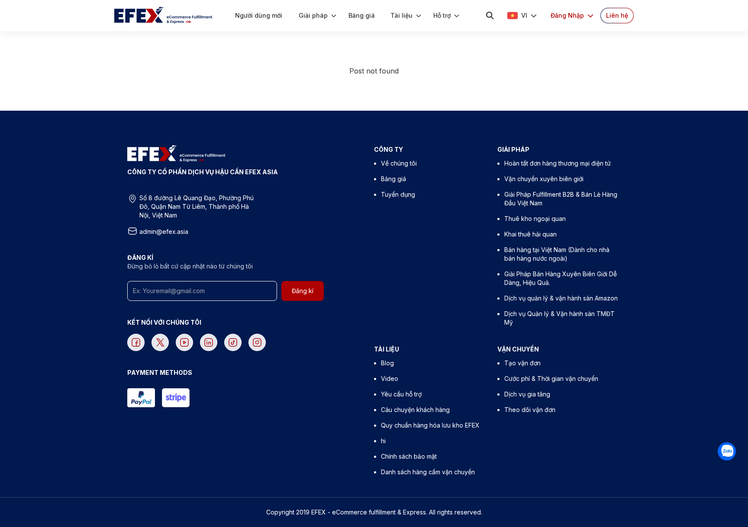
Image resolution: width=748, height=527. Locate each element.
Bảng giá (393, 178)
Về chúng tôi (399, 163)
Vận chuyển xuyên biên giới (544, 178)
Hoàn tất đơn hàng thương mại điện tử (557, 163)
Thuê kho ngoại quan (535, 218)
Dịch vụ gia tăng (527, 394)
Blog (387, 363)
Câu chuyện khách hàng (415, 409)
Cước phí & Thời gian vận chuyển (551, 378)
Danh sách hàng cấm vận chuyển (428, 472)
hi (383, 440)
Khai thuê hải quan (530, 234)
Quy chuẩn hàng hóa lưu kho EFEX (430, 425)
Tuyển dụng (398, 194)
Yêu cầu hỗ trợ (401, 394)
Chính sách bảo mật (409, 456)
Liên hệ (617, 15)
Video (389, 378)
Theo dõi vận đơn (529, 409)
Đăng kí (302, 290)
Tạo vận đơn (522, 363)
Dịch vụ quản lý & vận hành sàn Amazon (561, 298)
